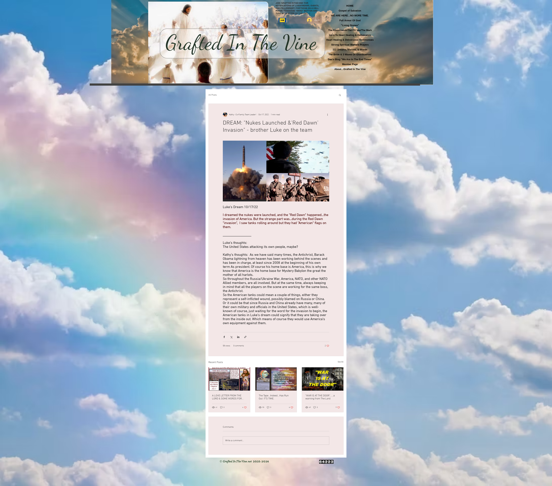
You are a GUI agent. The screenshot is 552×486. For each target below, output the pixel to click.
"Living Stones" (350, 25)
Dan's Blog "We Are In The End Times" (349, 59)
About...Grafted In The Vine (350, 69)
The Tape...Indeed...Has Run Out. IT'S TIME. (274, 397)
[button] (340, 95)
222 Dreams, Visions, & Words (350, 49)
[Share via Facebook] (224, 337)
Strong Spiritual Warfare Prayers (350, 44)
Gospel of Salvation (350, 10)
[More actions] (327, 114)
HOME (349, 5)
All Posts (212, 95)
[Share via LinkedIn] (238, 337)
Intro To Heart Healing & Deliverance (349, 35)
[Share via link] (245, 337)
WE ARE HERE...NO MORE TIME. (350, 15)
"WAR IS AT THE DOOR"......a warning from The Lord (320, 397)
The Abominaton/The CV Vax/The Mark (349, 30)
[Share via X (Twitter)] (231, 337)
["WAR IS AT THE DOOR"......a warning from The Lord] (322, 379)
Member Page (350, 64)
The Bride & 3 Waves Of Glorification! (349, 54)
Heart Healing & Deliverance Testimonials (349, 40)
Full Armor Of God (350, 20)
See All (341, 362)
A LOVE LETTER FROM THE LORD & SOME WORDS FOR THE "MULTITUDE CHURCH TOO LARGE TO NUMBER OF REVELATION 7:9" (229, 397)
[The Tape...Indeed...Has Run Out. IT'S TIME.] (276, 379)
